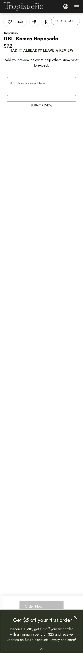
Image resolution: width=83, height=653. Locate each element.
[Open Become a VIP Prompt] (41, 648)
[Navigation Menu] (77, 6)
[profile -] (65, 6)
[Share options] (34, 22)
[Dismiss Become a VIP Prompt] (75, 617)
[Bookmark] (47, 22)
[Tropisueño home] (23, 6)
